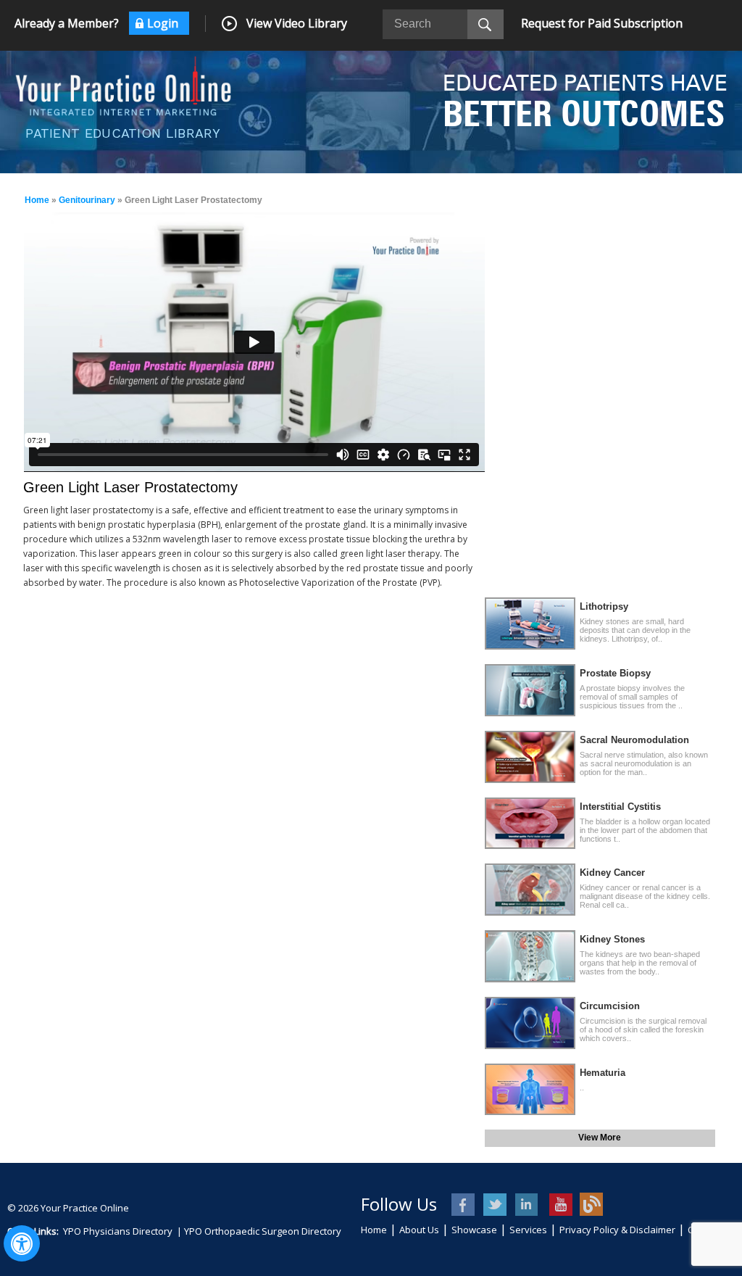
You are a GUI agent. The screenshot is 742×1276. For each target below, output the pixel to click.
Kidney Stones (612, 939)
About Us (419, 1229)
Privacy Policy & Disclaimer (617, 1229)
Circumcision (610, 1005)
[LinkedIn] (528, 1204)
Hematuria (602, 1072)
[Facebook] (464, 1204)
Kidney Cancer (612, 872)
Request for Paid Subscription (602, 23)
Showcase (474, 1229)
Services (528, 1229)
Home (37, 200)
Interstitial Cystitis (620, 806)
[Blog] (591, 1204)
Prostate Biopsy (615, 673)
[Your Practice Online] (123, 85)
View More (599, 1137)
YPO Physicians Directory (117, 1231)
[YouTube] (559, 1204)
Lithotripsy (604, 606)
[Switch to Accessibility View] (22, 1243)
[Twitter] (496, 1204)
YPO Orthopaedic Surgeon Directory (262, 1231)
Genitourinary (87, 200)
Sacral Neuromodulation (634, 739)
